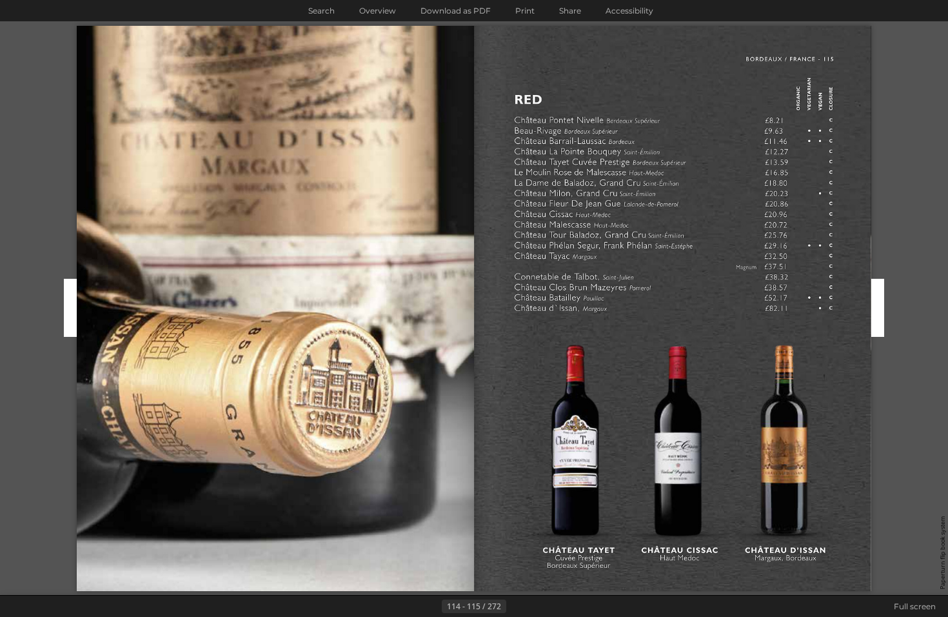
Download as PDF (455, 10)
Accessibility (629, 10)
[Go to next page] (516, 606)
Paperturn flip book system (942, 552)
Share (570, 10)
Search (321, 10)
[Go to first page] (410, 606)
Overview (377, 10)
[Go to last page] (537, 606)
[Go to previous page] (431, 606)
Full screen (915, 606)
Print (525, 10)
